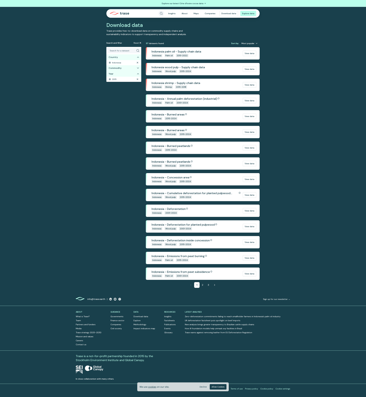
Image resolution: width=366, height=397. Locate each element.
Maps (196, 13)
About (185, 13)
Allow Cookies (218, 386)
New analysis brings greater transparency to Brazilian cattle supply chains (219, 324)
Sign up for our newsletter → (276, 299)
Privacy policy (251, 388)
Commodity (115, 68)
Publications (170, 324)
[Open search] (161, 13)
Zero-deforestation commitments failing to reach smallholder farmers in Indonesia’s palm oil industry (233, 316)
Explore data (248, 13)
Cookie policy (266, 388)
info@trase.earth (96, 299)
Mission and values (84, 336)
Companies (210, 13)
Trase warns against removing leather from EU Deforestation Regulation (218, 332)
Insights (172, 13)
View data (249, 53)
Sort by (234, 43)
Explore (137, 320)
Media (78, 328)
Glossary (168, 332)
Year (111, 73)
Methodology (140, 324)
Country (113, 57)
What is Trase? (83, 316)
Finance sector (117, 320)
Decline (203, 386)
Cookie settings (283, 388)
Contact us (81, 344)
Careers (79, 340)
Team (78, 320)
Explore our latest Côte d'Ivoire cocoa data (182, 3)
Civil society (116, 328)
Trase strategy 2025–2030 (88, 332)
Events (167, 328)
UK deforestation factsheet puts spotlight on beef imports (212, 320)
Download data (228, 13)
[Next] (214, 285)
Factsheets (169, 320)
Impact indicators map (144, 328)
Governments (117, 316)
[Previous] (191, 285)
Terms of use (237, 388)
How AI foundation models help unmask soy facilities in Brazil (213, 328)
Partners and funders (86, 324)
